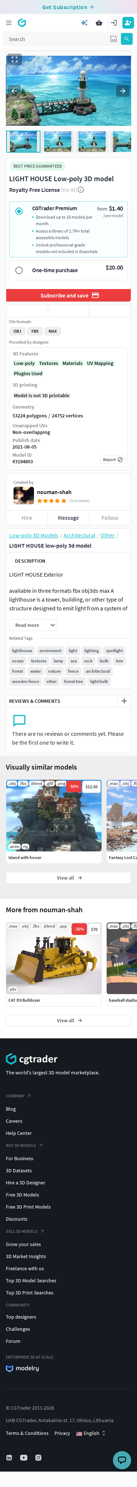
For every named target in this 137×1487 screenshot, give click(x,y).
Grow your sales (23, 1244)
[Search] (127, 39)
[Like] (27, 311)
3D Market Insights (26, 1256)
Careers (14, 1121)
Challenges (18, 1329)
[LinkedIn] (9, 1457)
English (87, 1433)
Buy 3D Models (21, 1145)
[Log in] (113, 23)
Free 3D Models (22, 1194)
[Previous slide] (14, 91)
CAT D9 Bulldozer (24, 1000)
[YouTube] (24, 1457)
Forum (13, 1341)
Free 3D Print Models (28, 1206)
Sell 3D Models (22, 1231)
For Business (19, 1158)
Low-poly (24, 363)
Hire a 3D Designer (25, 1182)
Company (15, 1096)
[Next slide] (122, 91)
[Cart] (99, 23)
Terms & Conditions (27, 1433)
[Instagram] (39, 1458)
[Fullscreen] (14, 59)
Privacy (62, 1433)
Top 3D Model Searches (31, 1280)
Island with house (24, 857)
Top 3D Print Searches (29, 1292)
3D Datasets (19, 1170)
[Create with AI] (84, 23)
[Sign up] (128, 23)
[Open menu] (9, 23)
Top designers (21, 1317)
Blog (11, 1109)
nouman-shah (54, 492)
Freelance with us (25, 1268)
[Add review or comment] (124, 701)
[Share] (110, 311)
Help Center (19, 1133)
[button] (113, 39)
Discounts (16, 1219)
